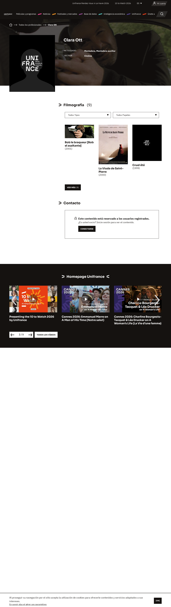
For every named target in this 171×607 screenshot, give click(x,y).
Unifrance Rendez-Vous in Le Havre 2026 (90, 3)
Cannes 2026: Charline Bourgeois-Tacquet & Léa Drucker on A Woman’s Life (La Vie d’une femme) (137, 320)
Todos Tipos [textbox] (74, 115)
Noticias (46, 14)
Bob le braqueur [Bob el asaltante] (79, 144)
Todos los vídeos (46, 334)
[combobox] (88, 115)
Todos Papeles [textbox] (123, 115)
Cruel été (138, 165)
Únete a (151, 14)
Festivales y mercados (67, 14)
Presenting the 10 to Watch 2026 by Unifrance (31, 318)
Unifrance (136, 14)
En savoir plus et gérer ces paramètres (28, 604)
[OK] (158, 600)
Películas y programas (26, 14)
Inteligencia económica (114, 14)
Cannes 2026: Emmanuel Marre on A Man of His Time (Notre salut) (85, 318)
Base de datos (90, 14)
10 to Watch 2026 (123, 3)
